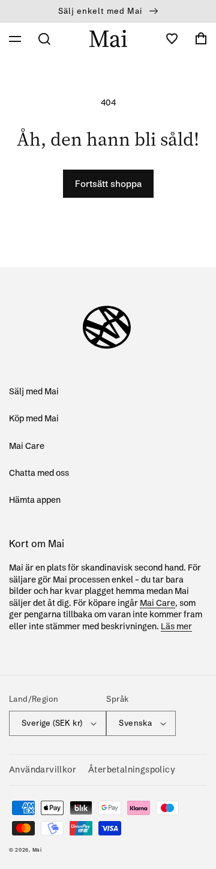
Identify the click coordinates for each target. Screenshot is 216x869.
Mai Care (26, 445)
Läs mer (176, 626)
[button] (15, 39)
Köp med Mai (34, 418)
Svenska (135, 723)
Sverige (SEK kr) (52, 723)
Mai (37, 850)
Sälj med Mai (34, 391)
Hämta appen (35, 499)
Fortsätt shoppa (108, 183)
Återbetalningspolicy (131, 769)
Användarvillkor (42, 769)
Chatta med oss (39, 472)
